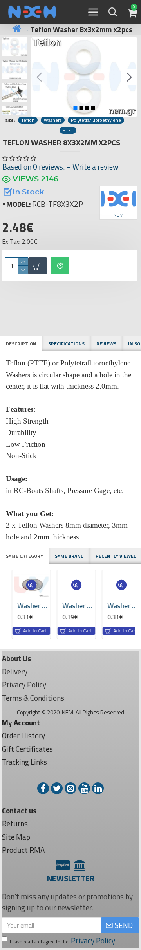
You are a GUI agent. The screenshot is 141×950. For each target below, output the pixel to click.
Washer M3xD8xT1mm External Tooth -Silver (74, 605)
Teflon (27, 120)
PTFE (68, 130)
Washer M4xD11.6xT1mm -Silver (119, 605)
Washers (52, 120)
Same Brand (69, 556)
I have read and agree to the (62, 940)
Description (21, 343)
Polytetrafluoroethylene (96, 120)
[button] (39, 77)
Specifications (66, 343)
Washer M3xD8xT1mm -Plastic (29, 605)
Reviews (106, 343)
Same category (24, 556)
